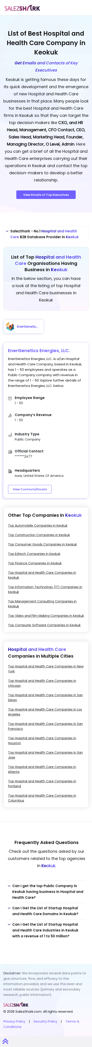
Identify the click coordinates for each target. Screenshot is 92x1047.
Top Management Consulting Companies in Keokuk (42, 604)
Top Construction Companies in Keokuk (39, 535)
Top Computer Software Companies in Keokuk (44, 625)
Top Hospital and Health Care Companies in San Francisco (45, 726)
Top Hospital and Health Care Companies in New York (46, 669)
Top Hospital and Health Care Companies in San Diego (45, 697)
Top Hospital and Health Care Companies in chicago (42, 683)
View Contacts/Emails (30, 489)
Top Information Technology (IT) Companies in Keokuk (45, 589)
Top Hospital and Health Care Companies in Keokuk (42, 575)
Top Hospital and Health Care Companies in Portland (42, 783)
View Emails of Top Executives (46, 195)
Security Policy (45, 1021)
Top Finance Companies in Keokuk (35, 563)
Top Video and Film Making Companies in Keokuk (46, 615)
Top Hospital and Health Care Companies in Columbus (42, 798)
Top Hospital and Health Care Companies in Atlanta (42, 769)
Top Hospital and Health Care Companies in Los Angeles (45, 712)
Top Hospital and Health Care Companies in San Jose (45, 755)
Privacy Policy (14, 1021)
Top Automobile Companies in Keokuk (37, 525)
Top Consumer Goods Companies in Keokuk (42, 544)
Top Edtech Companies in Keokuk (34, 554)
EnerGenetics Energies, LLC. (39, 350)
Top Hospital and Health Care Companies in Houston (42, 740)
